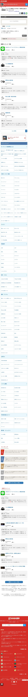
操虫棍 (2, 263)
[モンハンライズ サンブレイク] (3, 1)
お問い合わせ (19, 679)
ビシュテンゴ (3, 181)
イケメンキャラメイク (18, 364)
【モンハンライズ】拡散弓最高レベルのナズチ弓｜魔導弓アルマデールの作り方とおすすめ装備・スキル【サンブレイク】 (15, 459)
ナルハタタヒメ (17, 205)
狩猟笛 (2, 267)
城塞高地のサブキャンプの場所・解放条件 (20, 155)
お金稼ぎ (2, 372)
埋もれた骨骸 (3, 310)
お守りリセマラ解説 (4, 170)
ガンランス (16, 255)
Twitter (12, 681)
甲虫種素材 (16, 310)
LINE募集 (3, 442)
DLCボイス (16, 368)
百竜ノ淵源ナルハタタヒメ (6, 209)
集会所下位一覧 (4, 232)
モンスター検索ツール (5, 220)
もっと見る (14, 130)
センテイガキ (16, 325)
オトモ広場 (16, 391)
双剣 (2, 251)
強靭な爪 (2, 341)
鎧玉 (15, 333)
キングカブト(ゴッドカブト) (6, 329)
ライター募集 (25, 680)
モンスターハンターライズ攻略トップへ (13, 138)
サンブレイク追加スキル (18, 170)
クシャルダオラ (17, 197)
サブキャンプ (3, 395)
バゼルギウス (16, 193)
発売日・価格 (3, 418)
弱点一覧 (2, 177)
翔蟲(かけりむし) (4, 399)
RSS (16, 681)
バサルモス (3, 185)
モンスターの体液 (17, 313)
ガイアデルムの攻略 (18, 158)
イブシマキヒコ (4, 205)
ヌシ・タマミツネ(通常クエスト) (7, 216)
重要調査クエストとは (18, 162)
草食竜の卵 (3, 333)
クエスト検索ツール (18, 240)
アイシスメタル (4, 306)
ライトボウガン (17, 267)
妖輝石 (2, 348)
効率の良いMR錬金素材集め (19, 166)
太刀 (15, 247)
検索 (24, 625)
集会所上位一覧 (17, 232)
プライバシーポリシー (23, 678)
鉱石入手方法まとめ (18, 298)
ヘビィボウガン (4, 271)
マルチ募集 (3, 434)
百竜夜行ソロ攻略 (17, 216)
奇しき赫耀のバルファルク (19, 201)
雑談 (2, 438)
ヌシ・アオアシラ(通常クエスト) (7, 212)
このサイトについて (4, 678)
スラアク (16, 259)
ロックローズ (3, 325)
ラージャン (3, 189)
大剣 (2, 247)
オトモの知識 (3, 403)
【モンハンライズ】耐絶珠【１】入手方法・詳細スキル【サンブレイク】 (15, 478)
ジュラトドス (3, 193)
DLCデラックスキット (5, 422)
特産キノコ (16, 317)
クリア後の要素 (4, 240)
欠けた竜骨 (3, 317)
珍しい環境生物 (4, 407)
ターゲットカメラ (17, 407)
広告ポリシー (3, 679)
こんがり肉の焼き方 (18, 360)
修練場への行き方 (4, 411)
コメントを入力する (14, 21)
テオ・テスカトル (4, 201)
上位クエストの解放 (4, 368)
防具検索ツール (4, 286)
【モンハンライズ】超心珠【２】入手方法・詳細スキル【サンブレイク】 (15, 472)
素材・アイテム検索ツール (6, 298)
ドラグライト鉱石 (17, 302)
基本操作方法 (3, 387)
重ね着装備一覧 (17, 282)
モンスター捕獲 (4, 376)
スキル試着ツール (4, 290)
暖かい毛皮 (3, 321)
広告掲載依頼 (13, 679)
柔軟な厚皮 (16, 341)
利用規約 (16, 678)
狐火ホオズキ (16, 321)
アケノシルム (16, 177)
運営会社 (8, 679)
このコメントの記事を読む (14, 11)
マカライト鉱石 (4, 302)
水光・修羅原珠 (4, 337)
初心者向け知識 (17, 387)
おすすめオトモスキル (18, 372)
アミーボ (2, 426)
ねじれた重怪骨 (4, 345)
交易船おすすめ (17, 376)
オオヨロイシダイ (4, 352)
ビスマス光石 (16, 329)
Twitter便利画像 (4, 360)
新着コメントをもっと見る (14, 582)
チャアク (2, 259)
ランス (2, 255)
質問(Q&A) (16, 434)
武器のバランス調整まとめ (19, 150)
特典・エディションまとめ (19, 418)
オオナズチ (3, 197)
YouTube (14, 682)
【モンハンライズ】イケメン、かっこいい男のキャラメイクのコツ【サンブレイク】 (15, 452)
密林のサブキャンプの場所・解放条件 (7, 155)
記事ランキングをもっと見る (14, 482)
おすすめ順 (8, 26)
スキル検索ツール (17, 286)
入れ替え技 (16, 395)
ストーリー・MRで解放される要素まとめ (7, 151)
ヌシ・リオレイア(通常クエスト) (20, 212)
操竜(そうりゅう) (17, 399)
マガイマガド (16, 185)
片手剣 (15, 251)
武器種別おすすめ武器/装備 (6, 282)
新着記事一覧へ (24, 649)
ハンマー (16, 263)
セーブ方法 (3, 391)
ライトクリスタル (17, 306)
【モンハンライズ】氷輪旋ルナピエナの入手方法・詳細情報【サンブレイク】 (15, 466)
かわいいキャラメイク (5, 364)
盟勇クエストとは (4, 166)
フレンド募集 (16, 438)
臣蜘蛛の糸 (3, 313)
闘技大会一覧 (3, 236)
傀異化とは (3, 162)
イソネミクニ (16, 181)
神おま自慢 (16, 442)
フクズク (16, 403)
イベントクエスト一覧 (18, 236)
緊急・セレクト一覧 (4, 228)
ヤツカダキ (16, 189)
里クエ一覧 (16, 228)
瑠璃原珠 (16, 337)
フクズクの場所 (4, 158)
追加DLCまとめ (17, 422)
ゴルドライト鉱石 (17, 348)
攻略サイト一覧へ (23, 674)
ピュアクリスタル (17, 345)
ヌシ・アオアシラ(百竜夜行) (19, 209)
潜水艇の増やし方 (4, 380)
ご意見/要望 (11, 678)
